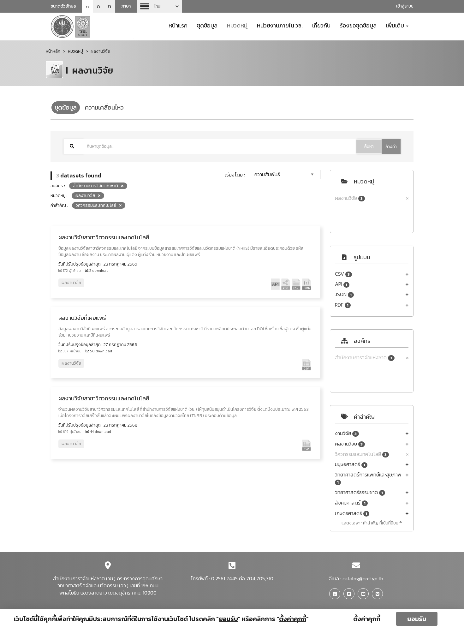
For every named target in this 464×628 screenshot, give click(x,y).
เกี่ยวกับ (321, 25)
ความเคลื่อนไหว (104, 107)
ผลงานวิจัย (349, 198)
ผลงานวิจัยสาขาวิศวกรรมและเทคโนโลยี (103, 237)
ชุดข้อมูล (207, 25)
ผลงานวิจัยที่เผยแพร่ (82, 318)
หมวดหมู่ (237, 25)
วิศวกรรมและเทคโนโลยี (361, 454)
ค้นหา (369, 146)
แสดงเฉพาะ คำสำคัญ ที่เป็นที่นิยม (370, 523)
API (341, 284)
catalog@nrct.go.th (362, 578)
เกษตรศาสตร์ (351, 513)
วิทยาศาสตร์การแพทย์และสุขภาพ (368, 478)
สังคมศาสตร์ (350, 502)
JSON (343, 294)
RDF (341, 304)
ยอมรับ (416, 619)
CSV (342, 274)
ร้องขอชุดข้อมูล (358, 25)
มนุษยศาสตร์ (350, 464)
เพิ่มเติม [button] (395, 25)
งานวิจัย (346, 433)
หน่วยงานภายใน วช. (280, 25)
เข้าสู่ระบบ (404, 6)
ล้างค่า (391, 146)
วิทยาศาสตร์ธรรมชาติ (359, 492)
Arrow (159, 6)
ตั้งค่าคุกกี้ (366, 619)
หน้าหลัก (53, 51)
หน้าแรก (178, 25)
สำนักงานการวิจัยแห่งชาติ (363, 357)
